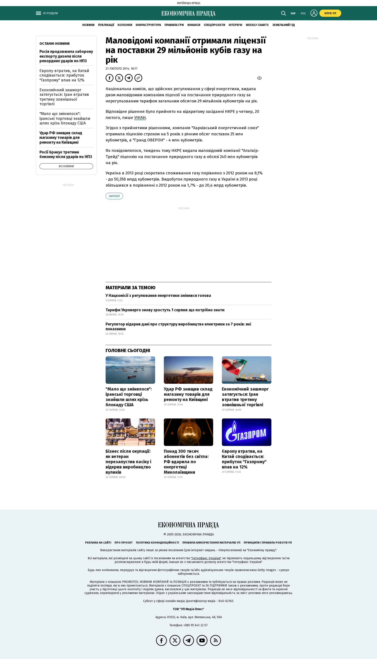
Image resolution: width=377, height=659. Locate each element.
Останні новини (54, 43)
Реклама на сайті (98, 542)
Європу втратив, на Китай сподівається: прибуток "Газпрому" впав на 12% (244, 459)
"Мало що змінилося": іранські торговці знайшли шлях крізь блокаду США (129, 396)
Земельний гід (283, 25)
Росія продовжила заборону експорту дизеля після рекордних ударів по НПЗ (66, 56)
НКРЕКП (114, 196)
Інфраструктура (148, 25)
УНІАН (140, 117)
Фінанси (193, 25)
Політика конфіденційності (157, 542)
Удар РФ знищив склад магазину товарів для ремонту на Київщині (188, 394)
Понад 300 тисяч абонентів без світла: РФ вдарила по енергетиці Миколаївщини (186, 462)
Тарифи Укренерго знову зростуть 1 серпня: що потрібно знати (165, 310)
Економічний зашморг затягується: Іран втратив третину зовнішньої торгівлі (245, 396)
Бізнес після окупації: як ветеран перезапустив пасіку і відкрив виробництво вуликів (128, 462)
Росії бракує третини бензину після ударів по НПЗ (65, 154)
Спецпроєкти (214, 25)
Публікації (106, 25)
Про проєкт (124, 542)
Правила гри (174, 25)
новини (88, 25)
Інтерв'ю (235, 25)
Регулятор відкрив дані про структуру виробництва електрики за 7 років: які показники (178, 326)
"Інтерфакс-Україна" (206, 558)
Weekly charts (257, 25)
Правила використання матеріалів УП (211, 542)
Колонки (125, 25)
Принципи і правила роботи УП (268, 542)
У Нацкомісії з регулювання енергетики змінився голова (158, 295)
